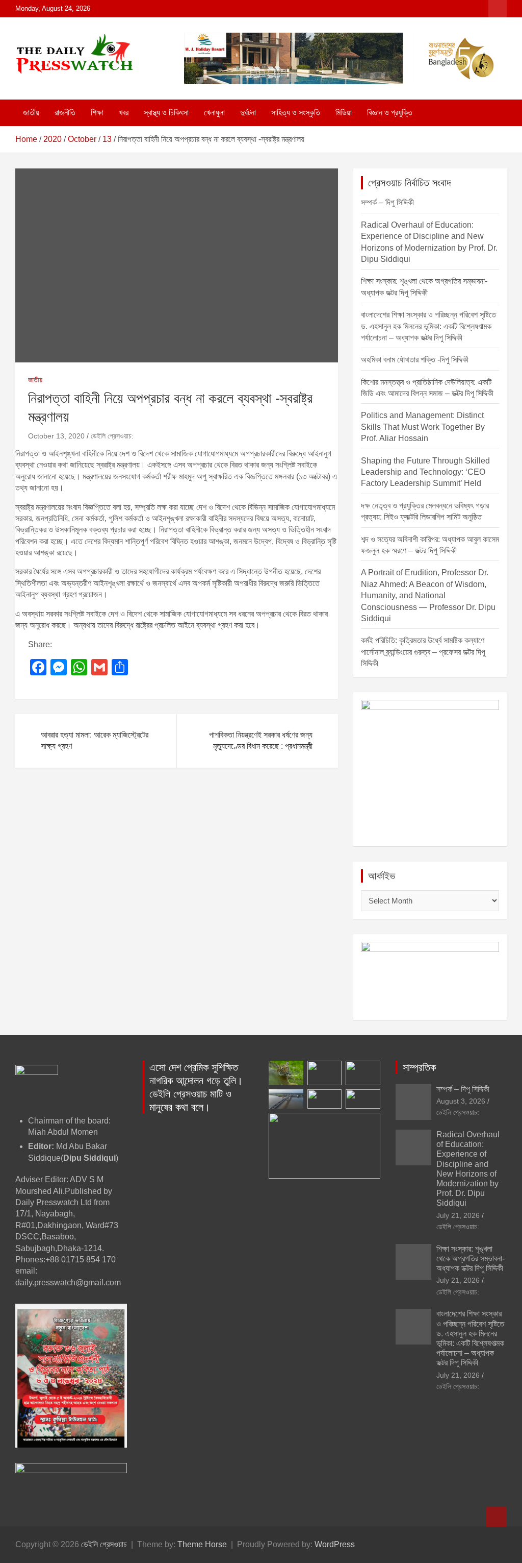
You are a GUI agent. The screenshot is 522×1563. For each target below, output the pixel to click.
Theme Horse (202, 1544)
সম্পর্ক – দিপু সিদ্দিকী (387, 202)
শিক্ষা (97, 112)
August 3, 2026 (460, 1101)
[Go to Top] (496, 1517)
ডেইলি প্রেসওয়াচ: (112, 436)
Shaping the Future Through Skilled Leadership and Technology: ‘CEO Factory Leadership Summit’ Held (425, 472)
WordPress (335, 1544)
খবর (123, 112)
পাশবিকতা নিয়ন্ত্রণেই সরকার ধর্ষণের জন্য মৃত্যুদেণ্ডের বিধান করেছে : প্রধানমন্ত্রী (260, 740)
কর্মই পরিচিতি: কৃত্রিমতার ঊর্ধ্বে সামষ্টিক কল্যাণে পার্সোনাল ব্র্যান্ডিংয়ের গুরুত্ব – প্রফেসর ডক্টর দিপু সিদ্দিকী (423, 652)
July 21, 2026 (458, 1215)
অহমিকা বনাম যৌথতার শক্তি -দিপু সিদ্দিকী (414, 359)
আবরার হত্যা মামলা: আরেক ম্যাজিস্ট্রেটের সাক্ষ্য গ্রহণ (94, 740)
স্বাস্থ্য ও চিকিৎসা (166, 112)
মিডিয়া (343, 112)
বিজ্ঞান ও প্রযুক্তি (389, 112)
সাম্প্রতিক (419, 1067)
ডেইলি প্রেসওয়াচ (104, 1544)
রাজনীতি (65, 112)
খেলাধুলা (214, 112)
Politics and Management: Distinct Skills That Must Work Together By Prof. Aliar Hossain (423, 427)
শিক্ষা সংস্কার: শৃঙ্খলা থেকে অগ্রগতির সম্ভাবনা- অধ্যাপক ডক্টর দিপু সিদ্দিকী (470, 1258)
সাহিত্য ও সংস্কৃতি (295, 112)
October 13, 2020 (56, 436)
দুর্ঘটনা (248, 112)
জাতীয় (31, 112)
